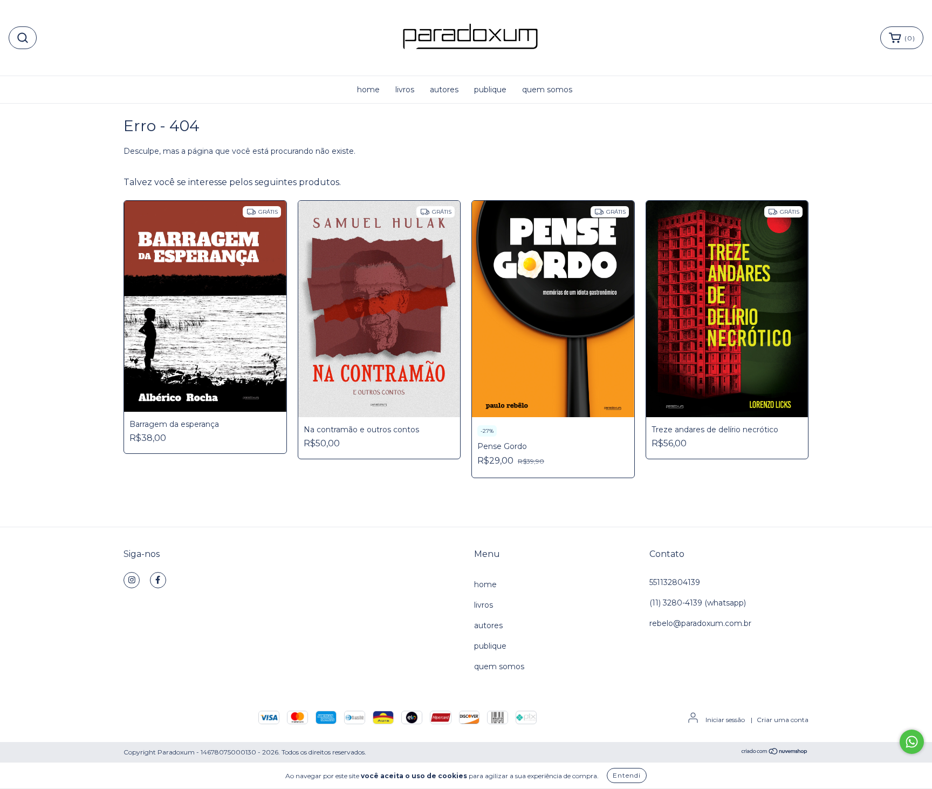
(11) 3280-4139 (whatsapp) (697, 603)
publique (490, 89)
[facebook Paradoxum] (158, 580)
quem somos (547, 89)
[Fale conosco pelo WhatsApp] (912, 742)
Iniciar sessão (725, 720)
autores (444, 89)
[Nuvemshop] (774, 753)
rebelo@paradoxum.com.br (700, 623)
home (368, 89)
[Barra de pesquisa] (23, 37)
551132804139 (674, 582)
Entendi (627, 775)
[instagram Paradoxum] (132, 580)
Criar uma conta (782, 720)
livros (404, 89)
